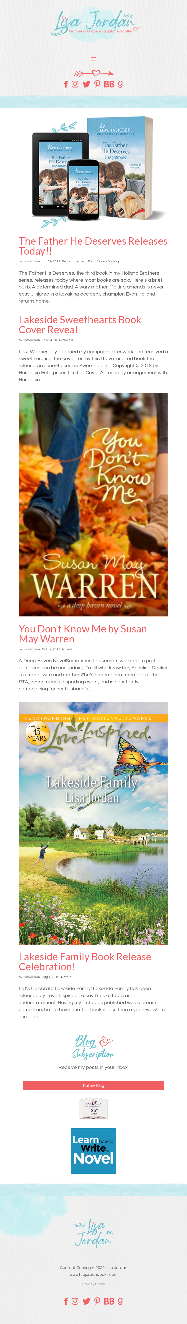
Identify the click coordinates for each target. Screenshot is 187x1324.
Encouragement (74, 261)
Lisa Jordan (31, 261)
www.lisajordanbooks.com (93, 1274)
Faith (92, 261)
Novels (102, 261)
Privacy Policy (93, 1284)
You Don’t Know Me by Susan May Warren (83, 633)
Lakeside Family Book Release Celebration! (85, 961)
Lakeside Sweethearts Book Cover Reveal (80, 324)
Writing (113, 261)
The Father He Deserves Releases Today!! (93, 246)
